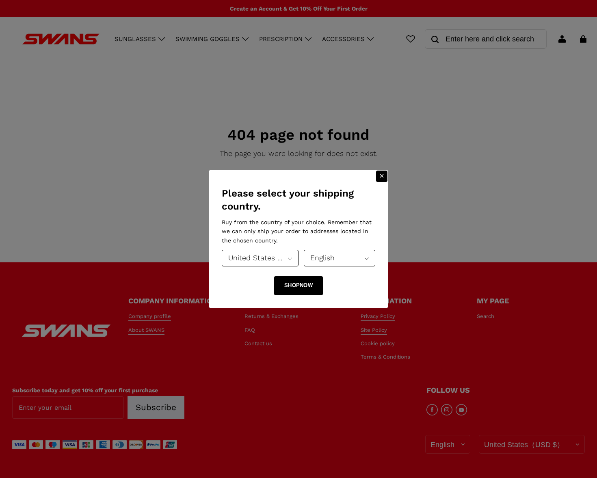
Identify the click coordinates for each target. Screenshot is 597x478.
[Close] (381, 176)
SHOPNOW (298, 285)
